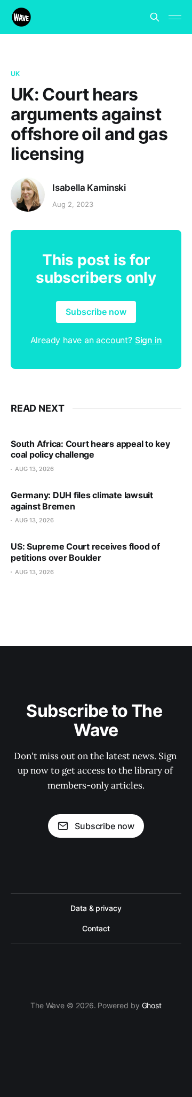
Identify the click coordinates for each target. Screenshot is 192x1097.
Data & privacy (96, 908)
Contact (95, 928)
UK (15, 73)
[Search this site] (155, 17)
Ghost (152, 1005)
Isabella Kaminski (89, 187)
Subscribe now (96, 311)
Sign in (148, 340)
